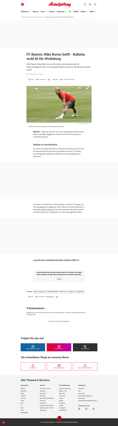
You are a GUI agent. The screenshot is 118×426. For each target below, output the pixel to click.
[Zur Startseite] (59, 6)
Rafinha (49, 134)
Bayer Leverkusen (48, 210)
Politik (75, 11)
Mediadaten (62, 403)
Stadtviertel (24, 391)
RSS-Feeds (42, 395)
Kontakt (61, 400)
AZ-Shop (61, 405)
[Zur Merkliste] (90, 4)
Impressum (81, 388)
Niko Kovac (63, 291)
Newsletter (43, 391)
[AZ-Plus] (22, 4)
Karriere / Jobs (63, 391)
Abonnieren (62, 393)
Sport (43, 11)
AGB (79, 391)
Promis (51, 11)
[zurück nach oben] (59, 418)
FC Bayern (23, 395)
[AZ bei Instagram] (86, 409)
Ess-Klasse (43, 400)
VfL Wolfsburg (72, 154)
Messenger (43, 393)
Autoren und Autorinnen (65, 388)
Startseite (23, 17)
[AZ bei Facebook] (79, 409)
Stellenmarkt (43, 410)
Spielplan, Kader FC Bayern (47, 405)
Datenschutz (81, 393)
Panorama (61, 11)
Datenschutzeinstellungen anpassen (87, 400)
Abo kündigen (81, 398)
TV (70, 11)
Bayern (35, 11)
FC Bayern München (37, 17)
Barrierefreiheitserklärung (85, 395)
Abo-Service (62, 395)
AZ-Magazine (62, 408)
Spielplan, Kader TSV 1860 (46, 408)
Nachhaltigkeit (24, 412)
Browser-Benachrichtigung (47, 398)
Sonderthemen (63, 410)
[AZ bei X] (93, 409)
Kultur (83, 11)
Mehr (92, 11)
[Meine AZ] (95, 4)
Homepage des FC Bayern (45, 207)
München (24, 11)
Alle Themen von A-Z (45, 388)
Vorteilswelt (43, 403)
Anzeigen (59, 279)
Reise (22, 410)
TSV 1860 (23, 398)
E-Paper (61, 398)
